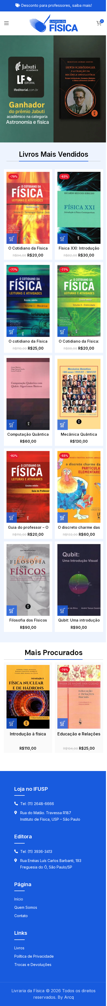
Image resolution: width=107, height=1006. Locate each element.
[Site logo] (53, 22)
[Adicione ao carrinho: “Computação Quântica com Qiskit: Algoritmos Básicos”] (11, 425)
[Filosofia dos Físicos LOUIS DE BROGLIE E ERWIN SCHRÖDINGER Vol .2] (28, 580)
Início (18, 899)
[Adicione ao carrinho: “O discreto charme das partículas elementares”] (62, 517)
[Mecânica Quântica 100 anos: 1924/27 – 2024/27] (79, 394)
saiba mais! (82, 5)
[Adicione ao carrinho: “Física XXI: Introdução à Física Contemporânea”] (62, 238)
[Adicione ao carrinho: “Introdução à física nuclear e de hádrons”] (11, 723)
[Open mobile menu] (6, 23)
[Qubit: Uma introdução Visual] (79, 580)
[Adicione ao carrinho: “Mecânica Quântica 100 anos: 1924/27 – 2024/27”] (62, 425)
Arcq (69, 997)
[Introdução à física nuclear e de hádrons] (28, 697)
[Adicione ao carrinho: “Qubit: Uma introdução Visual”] (62, 610)
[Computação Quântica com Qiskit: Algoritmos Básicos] (28, 394)
